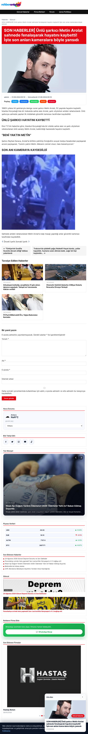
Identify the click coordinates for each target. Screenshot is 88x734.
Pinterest (52, 101)
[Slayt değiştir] (40, 715)
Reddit (43, 101)
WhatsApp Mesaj (44, 632)
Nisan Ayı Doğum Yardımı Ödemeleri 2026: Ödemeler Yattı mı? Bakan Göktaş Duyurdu (35, 564)
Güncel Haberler (23, 12)
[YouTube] (25, 441)
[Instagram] (18, 441)
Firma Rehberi (39, 12)
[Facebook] (5, 441)
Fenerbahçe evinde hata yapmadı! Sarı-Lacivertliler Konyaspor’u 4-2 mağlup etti (33, 561)
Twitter (15, 101)
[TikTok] (31, 441)
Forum (52, 12)
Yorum (5, 339)
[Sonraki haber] (81, 458)
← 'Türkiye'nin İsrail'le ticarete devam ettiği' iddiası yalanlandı (15, 250)
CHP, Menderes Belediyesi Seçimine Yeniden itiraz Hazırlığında (27, 569)
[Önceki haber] (76, 458)
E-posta (6, 370)
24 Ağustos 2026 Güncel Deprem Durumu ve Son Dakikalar (26, 559)
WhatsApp (34, 101)
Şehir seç (9, 421)
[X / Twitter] (12, 441)
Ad (4, 360)
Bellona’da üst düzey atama (14, 566)
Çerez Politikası (65, 12)
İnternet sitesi (7, 379)
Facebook (24, 101)
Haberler (5, 20)
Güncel (12, 20)
